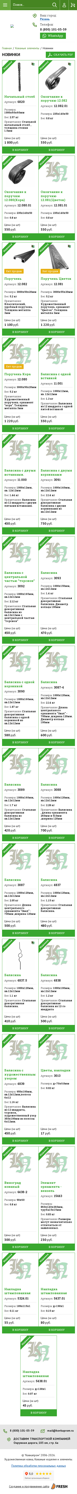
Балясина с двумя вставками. (20, 472)
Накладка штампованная (17, 1291)
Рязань (44, 19)
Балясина (49, 573)
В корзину (20, 150)
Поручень (13, 278)
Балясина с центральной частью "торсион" (19, 577)
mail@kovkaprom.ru (60, 1430)
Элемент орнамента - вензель (51, 1187)
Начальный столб (19, 96)
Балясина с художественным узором (20, 1074)
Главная (7, 48)
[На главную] (12, 26)
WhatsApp (55, 36)
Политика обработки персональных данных (38, 1466)
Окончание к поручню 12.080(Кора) (15, 196)
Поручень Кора (17, 374)
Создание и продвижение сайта (29, 1486)
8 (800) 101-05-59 (53, 29)
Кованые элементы (27, 48)
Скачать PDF (63, 54)
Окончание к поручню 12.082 (54, 98)
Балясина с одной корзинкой (19, 684)
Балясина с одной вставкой (56, 376)
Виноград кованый (12, 1185)
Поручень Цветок (56, 278)
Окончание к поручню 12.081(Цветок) (53, 196)
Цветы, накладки (55, 1070)
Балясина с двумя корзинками (56, 472)
